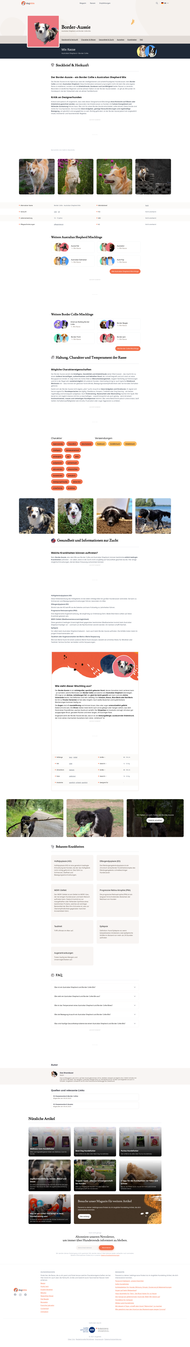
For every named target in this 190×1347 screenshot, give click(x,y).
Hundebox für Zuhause (124, 1300)
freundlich (72, 444)
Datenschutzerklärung (112, 1339)
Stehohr (71, 770)
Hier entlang (84, 1216)
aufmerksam (72, 463)
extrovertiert (58, 469)
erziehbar (71, 488)
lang (70, 757)
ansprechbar (73, 469)
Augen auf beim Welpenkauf (126, 1290)
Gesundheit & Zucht (106, 40)
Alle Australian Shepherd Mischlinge (125, 271)
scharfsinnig (57, 488)
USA (55, 212)
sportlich (72, 782)
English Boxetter (47, 1289)
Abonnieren (106, 1248)
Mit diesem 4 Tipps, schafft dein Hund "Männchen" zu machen (138, 1306)
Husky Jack (45, 1286)
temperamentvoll (72, 450)
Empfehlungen (104, 3)
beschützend (86, 444)
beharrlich (77, 482)
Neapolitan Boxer (47, 1296)
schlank (78, 782)
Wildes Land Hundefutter (124, 1303)
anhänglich (57, 456)
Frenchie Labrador (47, 1305)
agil (68, 456)
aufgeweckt (57, 463)
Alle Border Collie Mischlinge (128, 348)
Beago (43, 1283)
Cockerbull (45, 1308)
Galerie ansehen (155, 820)
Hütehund (101, 444)
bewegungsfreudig (60, 482)
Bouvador (44, 1302)
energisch (71, 475)
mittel (75, 757)
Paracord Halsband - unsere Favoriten (129, 1281)
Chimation (44, 1312)
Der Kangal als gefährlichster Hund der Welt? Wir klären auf (137, 1297)
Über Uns (71, 1339)
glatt (70, 763)
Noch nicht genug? (95, 1233)
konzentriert (57, 475)
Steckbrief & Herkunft (70, 40)
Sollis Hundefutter (122, 1284)
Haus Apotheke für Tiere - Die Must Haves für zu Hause (136, 1293)
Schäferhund (115, 444)
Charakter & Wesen (88, 40)
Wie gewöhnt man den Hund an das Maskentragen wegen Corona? (140, 1309)
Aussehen (120, 40)
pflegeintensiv (58, 224)
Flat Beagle (45, 1299)
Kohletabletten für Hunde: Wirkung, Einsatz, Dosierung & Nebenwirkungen (143, 1287)
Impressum (99, 1339)
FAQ (141, 40)
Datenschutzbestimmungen (110, 1255)
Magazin (83, 3)
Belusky (43, 1293)
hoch (147, 205)
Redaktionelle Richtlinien (85, 1339)
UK (59, 212)
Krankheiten (132, 40)
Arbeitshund (130, 444)
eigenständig (58, 444)
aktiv (77, 456)
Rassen (92, 3)
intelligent (57, 450)
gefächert (72, 776)
